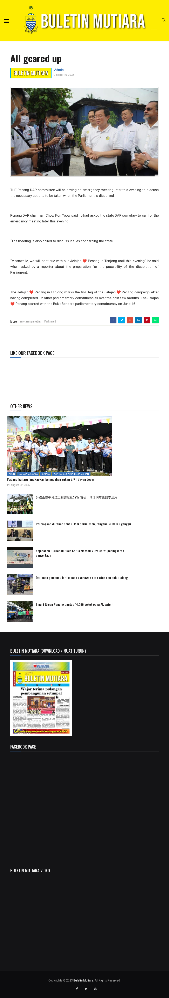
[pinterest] (147, 320)
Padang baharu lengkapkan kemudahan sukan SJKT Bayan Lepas (51, 479)
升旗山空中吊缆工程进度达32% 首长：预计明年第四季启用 (77, 497)
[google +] (130, 320)
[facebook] (113, 320)
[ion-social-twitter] (86, 989)
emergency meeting (30, 321)
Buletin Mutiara (83, 980)
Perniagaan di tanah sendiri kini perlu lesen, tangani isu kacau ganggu (83, 524)
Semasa (46, 474)
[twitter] (122, 320)
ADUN (12, 474)
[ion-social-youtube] (95, 989)
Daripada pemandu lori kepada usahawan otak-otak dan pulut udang (82, 577)
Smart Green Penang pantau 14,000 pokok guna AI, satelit (75, 604)
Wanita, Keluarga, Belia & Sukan (71, 474)
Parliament (50, 321)
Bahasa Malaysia (28, 474)
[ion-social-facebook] (77, 989)
